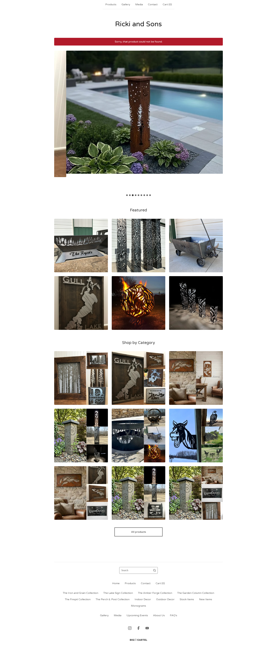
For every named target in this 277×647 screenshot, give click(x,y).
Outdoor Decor (165, 599)
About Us (159, 615)
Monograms (138, 605)
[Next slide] (218, 119)
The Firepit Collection (78, 599)
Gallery (126, 4)
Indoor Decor (143, 599)
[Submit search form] (154, 570)
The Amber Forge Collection (155, 593)
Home (116, 583)
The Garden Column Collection (195, 593)
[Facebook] (138, 628)
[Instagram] (130, 628)
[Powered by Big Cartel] (138, 640)
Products (110, 4)
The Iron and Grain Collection (80, 593)
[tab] (127, 195)
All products (138, 532)
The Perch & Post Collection (113, 599)
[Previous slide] (58, 119)
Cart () (167, 4)
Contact (153, 4)
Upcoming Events (137, 615)
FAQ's (173, 615)
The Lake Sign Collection (118, 593)
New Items (205, 599)
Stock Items (187, 599)
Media (139, 4)
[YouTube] (147, 628)
